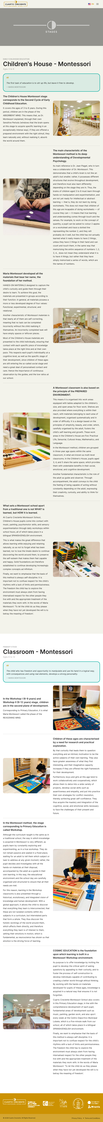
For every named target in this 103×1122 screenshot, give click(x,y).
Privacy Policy (77, 1118)
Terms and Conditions (92, 1118)
